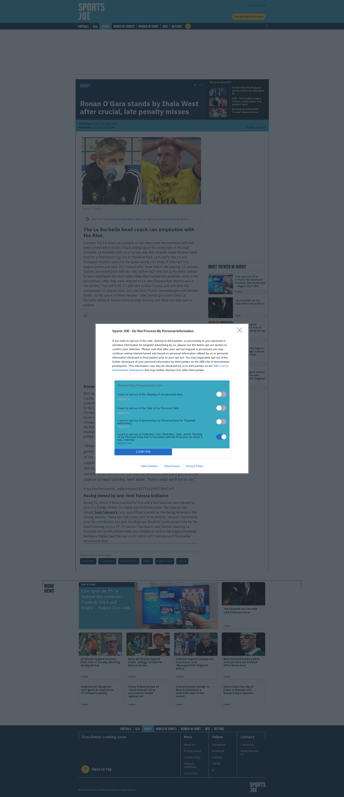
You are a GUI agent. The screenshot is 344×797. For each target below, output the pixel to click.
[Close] (241, 331)
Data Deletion (149, 466)
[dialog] (172, 399)
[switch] (221, 394)
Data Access (172, 466)
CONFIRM (143, 451)
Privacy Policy (194, 466)
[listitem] (172, 385)
